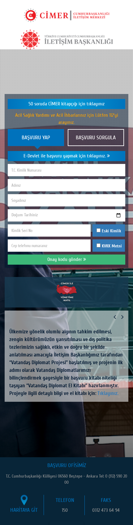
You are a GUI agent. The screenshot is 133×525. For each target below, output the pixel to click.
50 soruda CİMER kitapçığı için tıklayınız (66, 104)
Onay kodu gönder (65, 259)
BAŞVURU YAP (36, 137)
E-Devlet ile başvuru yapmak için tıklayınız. (65, 156)
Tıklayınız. (107, 393)
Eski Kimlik (111, 231)
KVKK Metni (112, 246)
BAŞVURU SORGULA (96, 137)
